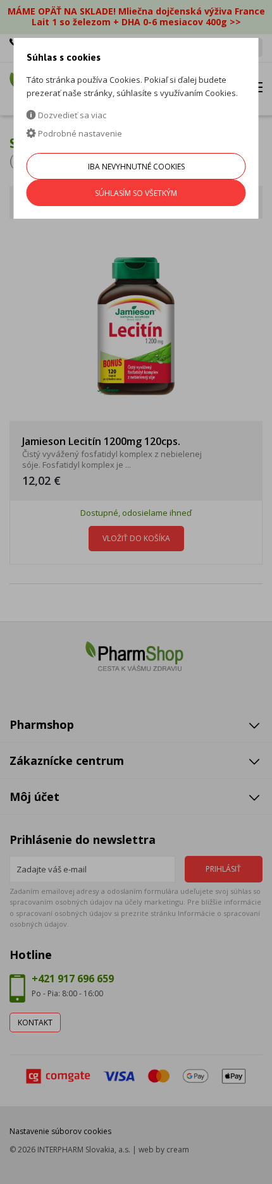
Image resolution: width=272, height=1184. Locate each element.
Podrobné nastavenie (79, 133)
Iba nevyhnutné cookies (136, 166)
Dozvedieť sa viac (71, 115)
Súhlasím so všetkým (136, 193)
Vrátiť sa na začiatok (207, 1159)
